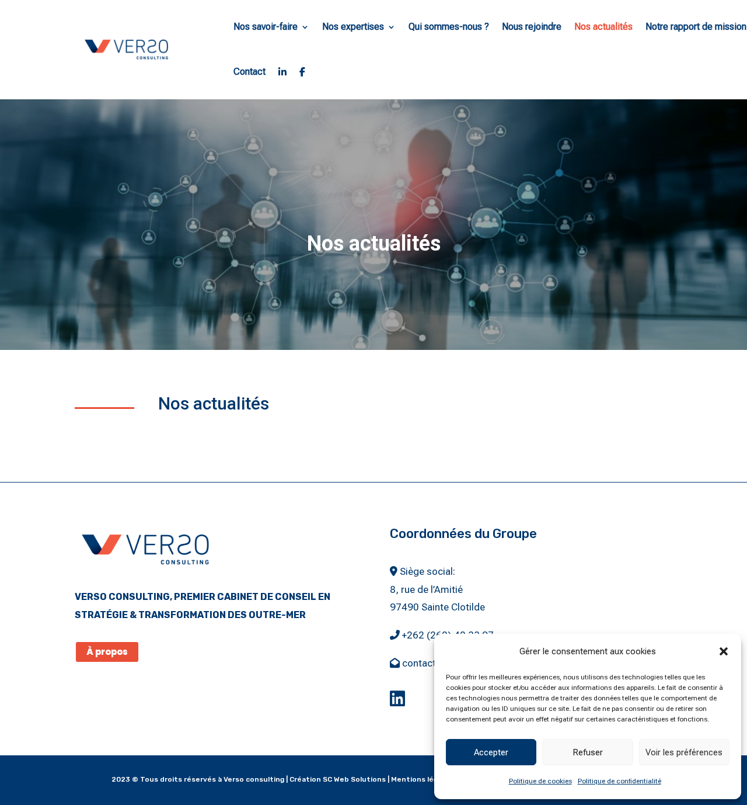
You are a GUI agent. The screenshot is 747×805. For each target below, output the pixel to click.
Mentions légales (421, 779)
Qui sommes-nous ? (449, 26)
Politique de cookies (540, 781)
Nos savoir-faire (265, 26)
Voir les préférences (683, 752)
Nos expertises (353, 26)
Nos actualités (603, 26)
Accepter (491, 752)
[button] (723, 651)
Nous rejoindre (531, 26)
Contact (249, 71)
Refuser (588, 752)
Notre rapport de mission (695, 26)
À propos (107, 652)
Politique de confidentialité (619, 781)
